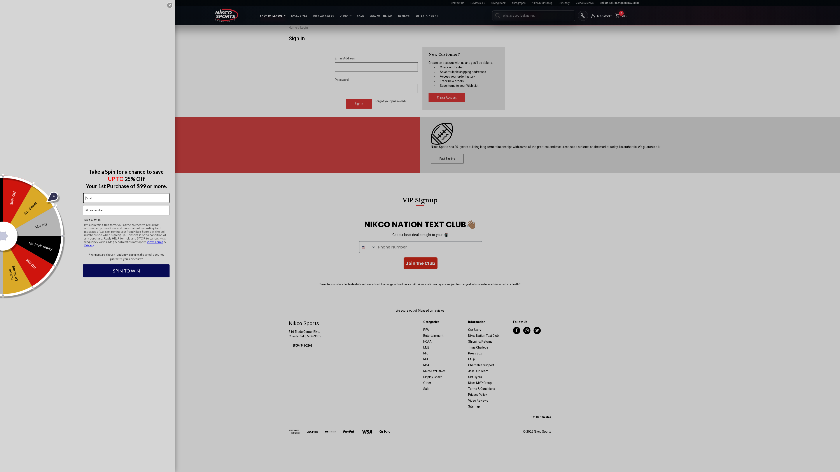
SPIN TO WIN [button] (126, 271)
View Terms (155, 242)
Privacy (89, 245)
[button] (169, 5)
